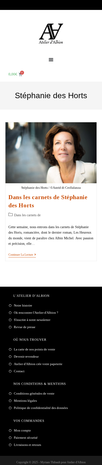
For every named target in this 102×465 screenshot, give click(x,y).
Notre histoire (23, 305)
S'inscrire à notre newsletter (32, 320)
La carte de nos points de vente (34, 349)
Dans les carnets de (27, 215)
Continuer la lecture (22, 254)
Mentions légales (25, 401)
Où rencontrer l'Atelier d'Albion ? (36, 312)
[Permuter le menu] (51, 59)
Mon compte (22, 430)
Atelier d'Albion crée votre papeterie (38, 364)
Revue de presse (24, 327)
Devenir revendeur (26, 356)
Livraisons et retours (27, 445)
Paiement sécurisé (26, 437)
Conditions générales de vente (34, 393)
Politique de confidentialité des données (41, 408)
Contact (19, 371)
